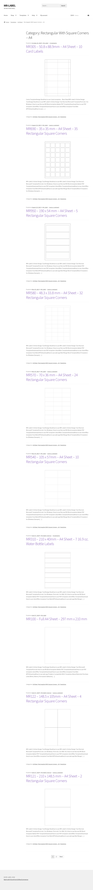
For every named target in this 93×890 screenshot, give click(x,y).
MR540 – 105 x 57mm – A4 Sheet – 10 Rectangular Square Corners (52, 459)
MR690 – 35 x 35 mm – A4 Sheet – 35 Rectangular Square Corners (52, 131)
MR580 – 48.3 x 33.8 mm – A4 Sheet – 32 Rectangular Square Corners (54, 295)
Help (33, 15)
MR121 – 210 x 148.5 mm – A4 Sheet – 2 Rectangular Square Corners (54, 778)
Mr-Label (45, 43)
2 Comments (53, 43)
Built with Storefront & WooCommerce (16, 879)
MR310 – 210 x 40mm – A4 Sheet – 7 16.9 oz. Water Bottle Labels (57, 541)
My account (43, 15)
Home (6, 15)
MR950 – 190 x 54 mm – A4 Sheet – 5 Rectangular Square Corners (52, 213)
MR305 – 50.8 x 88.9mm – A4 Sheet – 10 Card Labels (54, 49)
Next (61, 856)
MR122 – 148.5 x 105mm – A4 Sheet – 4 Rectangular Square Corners (53, 698)
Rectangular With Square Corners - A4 (48, 117)
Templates (23, 15)
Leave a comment (54, 125)
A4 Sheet (20, 22)
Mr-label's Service (46, 536)
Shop (12, 15)
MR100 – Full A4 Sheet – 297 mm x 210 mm (56, 619)
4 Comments (56, 536)
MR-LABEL (10, 5)
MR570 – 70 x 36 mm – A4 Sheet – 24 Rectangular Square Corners (52, 377)
